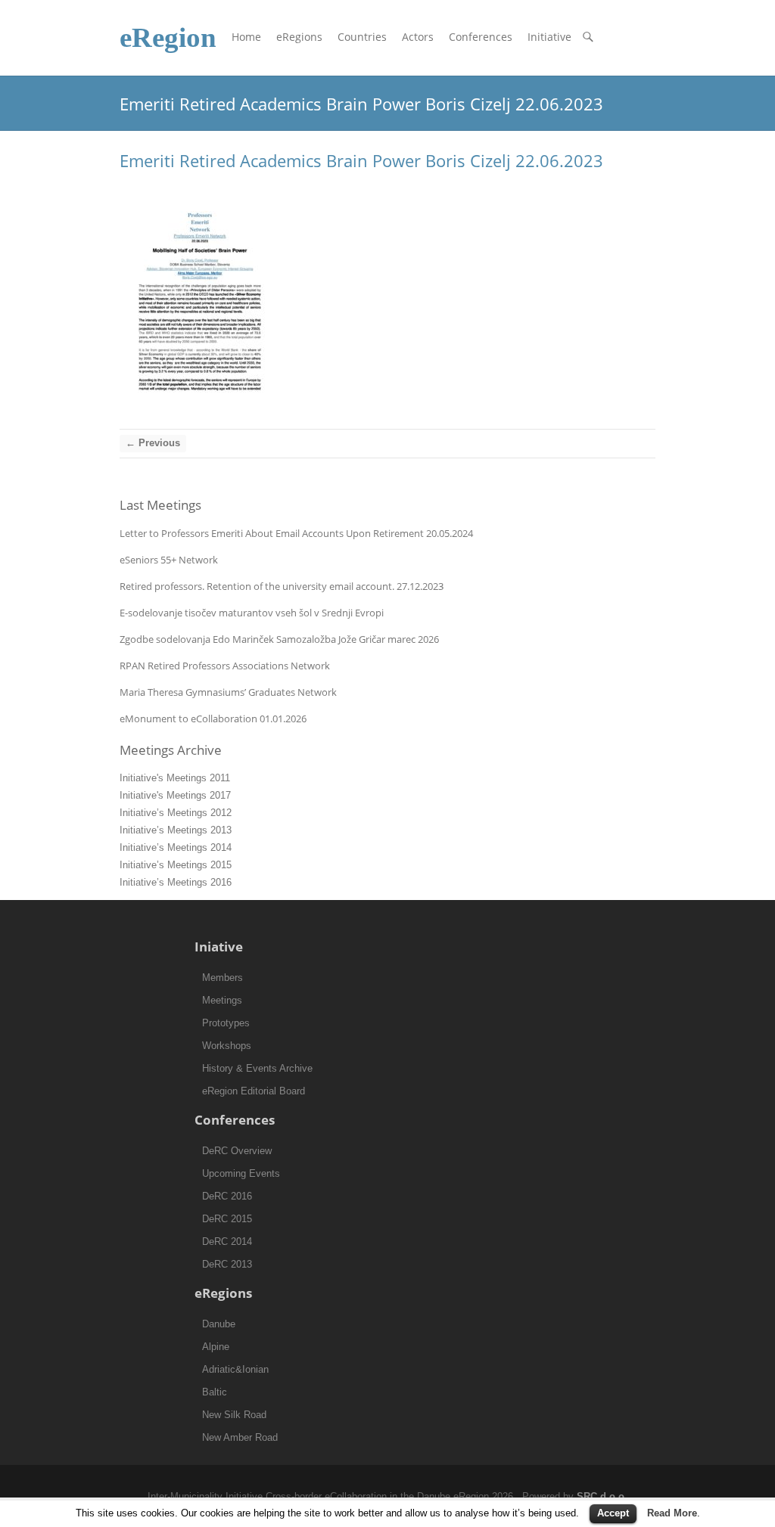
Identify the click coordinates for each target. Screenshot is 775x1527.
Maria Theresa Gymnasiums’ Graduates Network (228, 692)
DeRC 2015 (227, 1218)
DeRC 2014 (227, 1241)
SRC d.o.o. (602, 1496)
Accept (613, 1513)
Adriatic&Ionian (235, 1369)
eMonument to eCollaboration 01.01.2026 (213, 718)
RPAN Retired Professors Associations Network (225, 665)
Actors (418, 36)
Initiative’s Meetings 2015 (176, 865)
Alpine (215, 1346)
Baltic (214, 1392)
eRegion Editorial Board (253, 1091)
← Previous (153, 442)
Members (222, 977)
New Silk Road (234, 1414)
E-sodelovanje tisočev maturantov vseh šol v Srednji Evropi (252, 612)
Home (246, 36)
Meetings (222, 1000)
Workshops (226, 1045)
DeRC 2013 (227, 1264)
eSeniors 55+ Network (169, 559)
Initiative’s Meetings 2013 (176, 830)
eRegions (299, 36)
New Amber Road (240, 1437)
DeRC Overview (237, 1150)
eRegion (168, 37)
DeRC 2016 (227, 1196)
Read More (672, 1513)
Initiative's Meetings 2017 (175, 795)
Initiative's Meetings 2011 (175, 778)
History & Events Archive (257, 1068)
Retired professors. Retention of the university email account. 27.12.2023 (282, 586)
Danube (218, 1324)
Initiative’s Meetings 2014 (176, 847)
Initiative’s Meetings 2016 (176, 882)
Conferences (480, 36)
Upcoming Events (241, 1173)
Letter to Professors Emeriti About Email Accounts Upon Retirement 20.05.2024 (296, 533)
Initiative (549, 36)
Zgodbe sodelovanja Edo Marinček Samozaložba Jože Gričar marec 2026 (279, 639)
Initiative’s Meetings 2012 (176, 812)
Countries (362, 36)
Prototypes (226, 1023)
